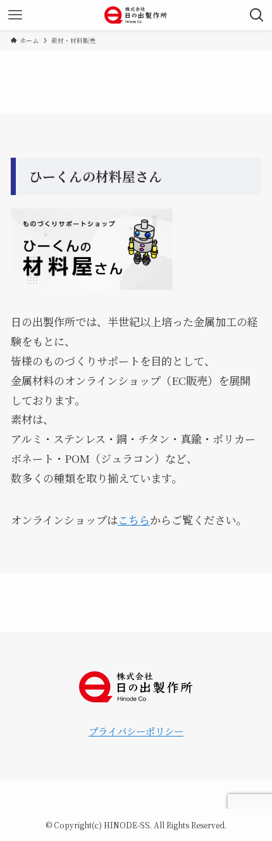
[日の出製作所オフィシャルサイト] (136, 15)
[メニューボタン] (15, 15)
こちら (134, 520)
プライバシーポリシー (136, 731)
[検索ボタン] (257, 15)
